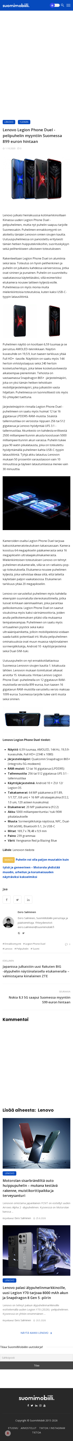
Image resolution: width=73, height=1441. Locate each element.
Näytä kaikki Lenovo (34, 1332)
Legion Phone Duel (35, 943)
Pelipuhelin (22, 948)
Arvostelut (28, 1428)
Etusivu (13, 1428)
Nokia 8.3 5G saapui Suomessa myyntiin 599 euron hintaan (39, 999)
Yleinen (24, 121)
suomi (36, 948)
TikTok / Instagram (52, 1428)
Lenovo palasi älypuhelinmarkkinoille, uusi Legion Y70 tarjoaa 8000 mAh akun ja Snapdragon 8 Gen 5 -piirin (35, 1292)
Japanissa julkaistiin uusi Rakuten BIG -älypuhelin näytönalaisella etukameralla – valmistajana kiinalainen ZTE (36, 971)
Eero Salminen (27, 912)
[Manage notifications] (8, 1433)
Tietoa (36, 1432)
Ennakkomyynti (13, 943)
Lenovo (8, 121)
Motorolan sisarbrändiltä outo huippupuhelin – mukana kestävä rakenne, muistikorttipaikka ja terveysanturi (30, 1188)
